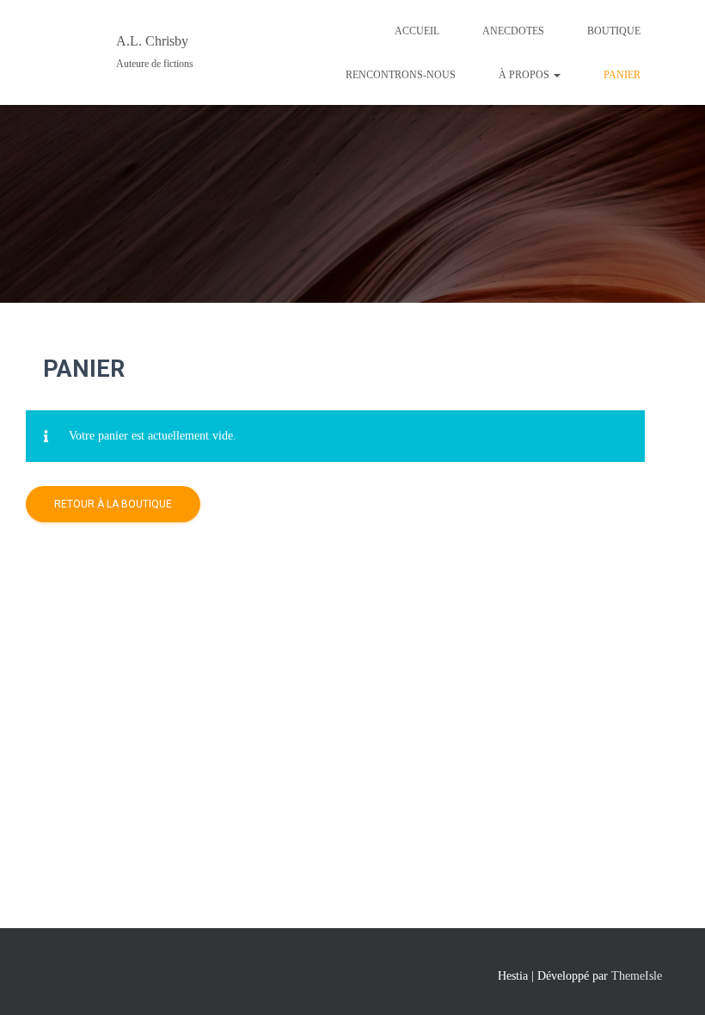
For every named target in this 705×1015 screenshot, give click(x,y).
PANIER (622, 75)
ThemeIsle (636, 975)
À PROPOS (525, 75)
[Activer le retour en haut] (671, 980)
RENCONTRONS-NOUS (401, 75)
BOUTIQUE (614, 31)
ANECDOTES (513, 31)
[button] (556, 75)
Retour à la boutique (113, 504)
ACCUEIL (417, 31)
